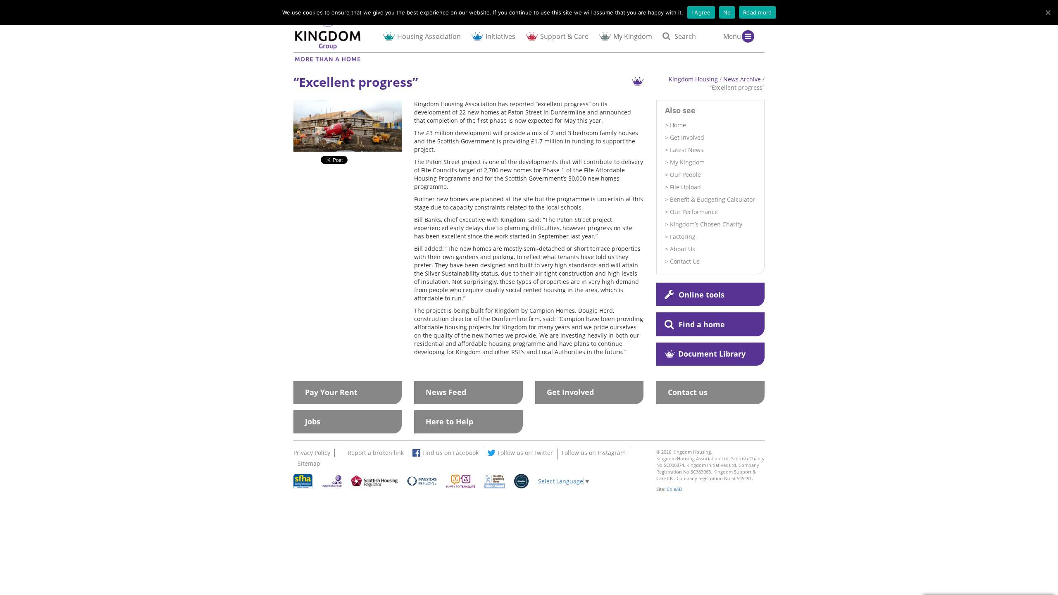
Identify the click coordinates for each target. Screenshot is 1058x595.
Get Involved (687, 137)
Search (685, 36)
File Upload (685, 187)
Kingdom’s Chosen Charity (706, 224)
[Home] (335, 37)
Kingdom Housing (693, 79)
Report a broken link (376, 453)
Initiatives (500, 36)
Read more (757, 12)
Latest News (686, 150)
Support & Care (564, 36)
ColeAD (674, 489)
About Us (682, 249)
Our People (685, 174)
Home (678, 125)
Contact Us (685, 261)
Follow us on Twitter (525, 453)
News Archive (742, 79)
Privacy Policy (311, 453)
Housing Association (429, 36)
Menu (732, 36)
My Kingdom (632, 36)
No (727, 12)
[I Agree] (1048, 12)
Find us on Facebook (450, 453)
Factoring (683, 236)
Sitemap (309, 463)
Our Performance (694, 212)
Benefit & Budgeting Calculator (712, 199)
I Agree (701, 12)
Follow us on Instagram (594, 453)
